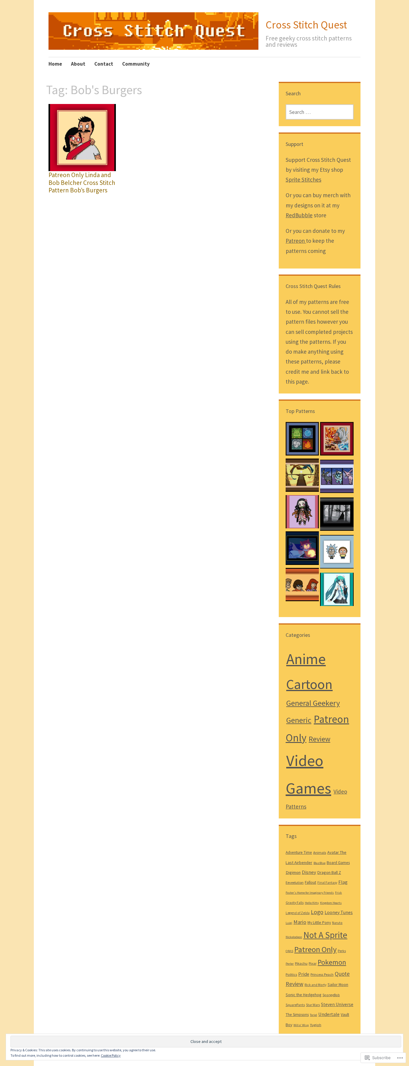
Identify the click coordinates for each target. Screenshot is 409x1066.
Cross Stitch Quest (306, 24)
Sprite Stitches (303, 179)
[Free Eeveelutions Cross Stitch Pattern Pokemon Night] (336, 478)
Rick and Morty (315, 985)
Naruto (337, 923)
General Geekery (313, 703)
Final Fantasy (327, 882)
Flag (343, 882)
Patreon (296, 240)
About (78, 64)
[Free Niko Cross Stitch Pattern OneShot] (302, 549)
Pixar (312, 963)
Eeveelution (295, 882)
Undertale (329, 1014)
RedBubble (299, 215)
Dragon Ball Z (329, 872)
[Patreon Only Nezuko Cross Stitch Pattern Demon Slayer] (302, 513)
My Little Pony (319, 922)
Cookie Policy (111, 1055)
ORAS (289, 951)
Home (55, 64)
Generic (298, 720)
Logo (317, 912)
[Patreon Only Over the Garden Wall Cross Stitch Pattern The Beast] (336, 515)
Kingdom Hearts (331, 903)
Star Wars (313, 1005)
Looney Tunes (339, 912)
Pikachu (301, 963)
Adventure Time (299, 852)
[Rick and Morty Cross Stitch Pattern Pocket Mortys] (336, 553)
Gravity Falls (295, 903)
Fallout (310, 882)
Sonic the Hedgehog (303, 994)
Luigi (289, 923)
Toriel (313, 1015)
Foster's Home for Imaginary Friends (310, 893)
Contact (103, 64)
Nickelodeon (294, 937)
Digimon (293, 872)
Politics (291, 974)
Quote (342, 973)
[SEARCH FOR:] (320, 112)
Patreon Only (315, 949)
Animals (319, 852)
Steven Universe (337, 1004)
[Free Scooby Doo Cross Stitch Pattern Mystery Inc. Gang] (302, 586)
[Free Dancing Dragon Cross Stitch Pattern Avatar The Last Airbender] (302, 477)
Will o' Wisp (301, 1025)
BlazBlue (319, 863)
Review (319, 739)
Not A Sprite (325, 934)
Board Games (338, 862)
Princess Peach (322, 974)
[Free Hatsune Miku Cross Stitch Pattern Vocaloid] (336, 591)
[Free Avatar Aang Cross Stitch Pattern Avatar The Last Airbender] (336, 440)
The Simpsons (297, 1014)
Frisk (338, 893)
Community (136, 64)
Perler (290, 964)
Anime (306, 658)
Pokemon (332, 962)
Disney (309, 872)
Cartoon (309, 684)
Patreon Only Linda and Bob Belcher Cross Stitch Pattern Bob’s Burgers (82, 182)
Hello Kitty (312, 903)
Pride (303, 974)
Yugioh (315, 1024)
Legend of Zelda (298, 913)
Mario (299, 922)
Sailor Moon (338, 984)
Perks (342, 951)
